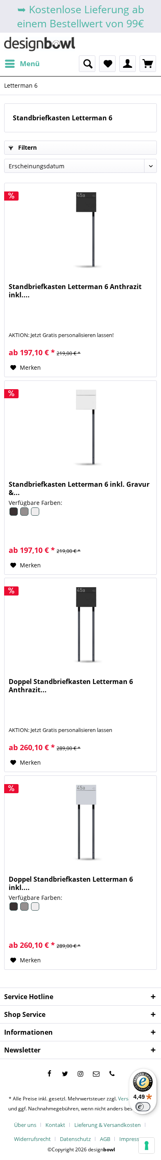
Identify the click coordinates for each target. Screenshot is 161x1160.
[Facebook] (49, 1073)
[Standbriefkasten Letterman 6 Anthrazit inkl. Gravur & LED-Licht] (80, 228)
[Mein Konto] (127, 63)
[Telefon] (111, 1073)
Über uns (25, 1125)
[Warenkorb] (148, 63)
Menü (30, 63)
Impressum (133, 1139)
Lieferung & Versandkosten (107, 1125)
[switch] (142, 1106)
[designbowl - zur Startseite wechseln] (39, 44)
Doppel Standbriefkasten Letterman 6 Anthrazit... (71, 685)
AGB (105, 1139)
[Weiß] (34, 514)
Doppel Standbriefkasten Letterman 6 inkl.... (71, 883)
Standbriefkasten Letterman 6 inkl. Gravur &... (79, 488)
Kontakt (55, 1125)
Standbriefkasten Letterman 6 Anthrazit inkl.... (75, 290)
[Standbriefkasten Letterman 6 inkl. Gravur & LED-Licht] (80, 426)
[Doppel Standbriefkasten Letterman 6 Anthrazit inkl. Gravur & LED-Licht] (80, 623)
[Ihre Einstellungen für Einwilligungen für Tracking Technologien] (146, 1145)
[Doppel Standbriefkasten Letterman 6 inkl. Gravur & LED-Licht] (80, 821)
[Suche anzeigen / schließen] (87, 63)
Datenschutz (75, 1139)
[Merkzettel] (107, 63)
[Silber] (24, 514)
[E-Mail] (96, 1073)
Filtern (27, 147)
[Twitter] (64, 1073)
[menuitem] (22, 63)
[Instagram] (80, 1073)
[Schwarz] (14, 514)
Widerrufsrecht (32, 1139)
